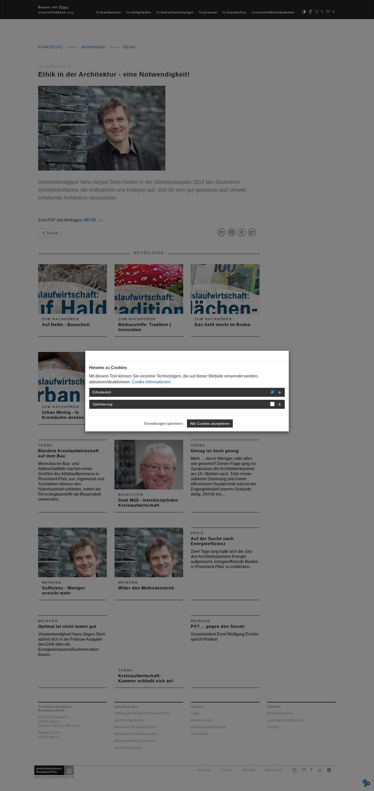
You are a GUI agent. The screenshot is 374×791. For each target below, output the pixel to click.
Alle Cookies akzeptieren (210, 423)
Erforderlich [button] (102, 392)
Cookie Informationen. (151, 382)
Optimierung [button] (102, 404)
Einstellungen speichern (163, 423)
